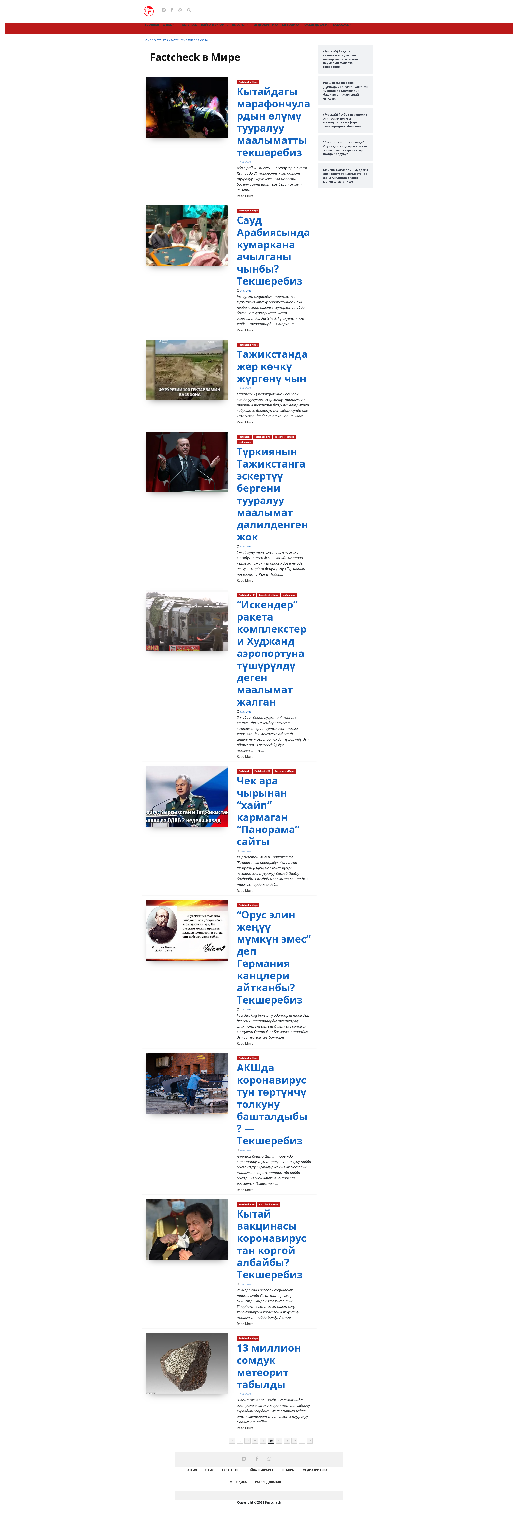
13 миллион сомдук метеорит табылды (269, 1366)
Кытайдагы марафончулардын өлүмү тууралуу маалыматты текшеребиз (273, 122)
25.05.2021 (245, 162)
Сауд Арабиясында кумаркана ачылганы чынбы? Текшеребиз (273, 250)
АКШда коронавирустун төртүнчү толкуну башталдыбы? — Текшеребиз (272, 1104)
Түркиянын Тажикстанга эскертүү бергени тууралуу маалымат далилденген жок (272, 494)
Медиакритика (265, 25)
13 (247, 1441)
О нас (167, 25)
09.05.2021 (245, 388)
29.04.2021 (245, 851)
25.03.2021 (245, 1284)
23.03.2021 (245, 1394)
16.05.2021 (245, 291)
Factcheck (188, 25)
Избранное (245, 442)
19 (294, 1441)
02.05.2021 (245, 712)
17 (279, 1441)
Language (341, 25)
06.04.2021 (245, 1150)
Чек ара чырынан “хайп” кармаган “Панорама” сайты (268, 811)
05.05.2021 (245, 546)
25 (309, 1441)
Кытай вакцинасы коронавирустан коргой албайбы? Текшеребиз (271, 1244)
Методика (290, 25)
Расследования (316, 25)
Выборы (238, 25)
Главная (152, 25)
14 (255, 1441)
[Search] (188, 10)
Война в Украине (214, 25)
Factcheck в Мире (248, 82)
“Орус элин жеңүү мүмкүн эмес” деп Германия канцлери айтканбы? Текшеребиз (274, 957)
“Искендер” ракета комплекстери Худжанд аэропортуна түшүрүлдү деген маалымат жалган (272, 653)
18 (286, 1441)
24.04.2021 (245, 1009)
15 (262, 1441)
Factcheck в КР (262, 437)
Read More (245, 196)
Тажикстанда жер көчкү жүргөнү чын (272, 366)
